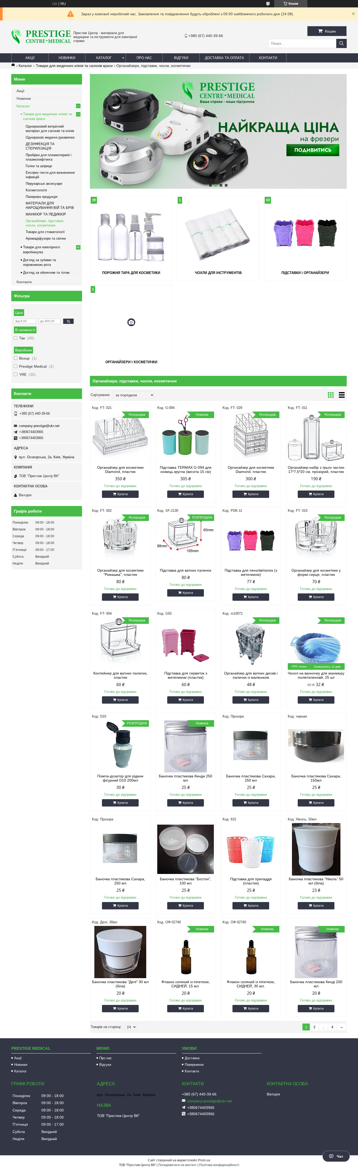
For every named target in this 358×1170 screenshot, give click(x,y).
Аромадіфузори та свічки (46, 238)
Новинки (67, 58)
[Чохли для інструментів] (218, 233)
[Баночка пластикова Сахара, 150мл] (316, 746)
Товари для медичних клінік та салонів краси (74, 66)
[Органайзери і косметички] (131, 322)
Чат (340, 1156)
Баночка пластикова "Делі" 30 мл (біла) (120, 984)
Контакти (268, 58)
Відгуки (181, 58)
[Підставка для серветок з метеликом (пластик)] (185, 643)
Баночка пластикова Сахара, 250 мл (251, 778)
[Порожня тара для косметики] (131, 233)
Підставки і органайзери (305, 273)
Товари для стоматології (45, 232)
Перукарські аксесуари (44, 184)
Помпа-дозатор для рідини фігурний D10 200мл (120, 778)
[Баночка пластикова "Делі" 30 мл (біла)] (120, 952)
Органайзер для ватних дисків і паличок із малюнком (251, 675)
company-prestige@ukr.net (39, 426)
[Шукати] (341, 43)
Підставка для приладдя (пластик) (251, 881)
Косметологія (36, 190)
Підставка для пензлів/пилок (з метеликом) (251, 572)
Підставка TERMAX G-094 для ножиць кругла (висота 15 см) (185, 469)
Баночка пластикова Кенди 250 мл (185, 778)
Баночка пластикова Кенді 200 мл (316, 984)
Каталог (104, 58)
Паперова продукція (41, 197)
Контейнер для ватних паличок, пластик (120, 675)
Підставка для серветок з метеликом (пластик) (185, 675)
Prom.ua (204, 1160)
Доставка (192, 1058)
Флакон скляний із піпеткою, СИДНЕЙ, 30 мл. (251, 984)
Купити (122, 494)
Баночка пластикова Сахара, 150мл (316, 778)
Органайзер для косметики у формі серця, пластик (316, 572)
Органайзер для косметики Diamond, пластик (120, 469)
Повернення (194, 1065)
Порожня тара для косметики (131, 273)
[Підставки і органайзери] (305, 233)
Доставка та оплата (224, 58)
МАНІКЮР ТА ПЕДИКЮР (46, 214)
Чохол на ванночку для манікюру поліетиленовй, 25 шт (316, 675)
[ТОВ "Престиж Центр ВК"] (41, 43)
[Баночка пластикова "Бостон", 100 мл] (185, 849)
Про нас (144, 58)
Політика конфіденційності (219, 1165)
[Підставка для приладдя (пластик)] (251, 849)
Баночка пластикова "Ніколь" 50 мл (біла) (316, 881)
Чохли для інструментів (218, 273)
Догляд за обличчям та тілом (46, 273)
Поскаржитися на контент (177, 1165)
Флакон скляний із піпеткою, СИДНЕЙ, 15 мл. (185, 984)
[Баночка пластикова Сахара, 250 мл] (251, 746)
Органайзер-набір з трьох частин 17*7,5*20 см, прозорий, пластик (316, 469)
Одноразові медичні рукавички (50, 137)
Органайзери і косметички (131, 362)
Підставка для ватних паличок (185, 570)
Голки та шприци (39, 166)
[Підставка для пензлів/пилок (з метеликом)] (251, 540)
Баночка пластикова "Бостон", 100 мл (185, 881)
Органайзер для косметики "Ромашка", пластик (120, 572)
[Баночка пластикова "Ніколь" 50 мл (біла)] (316, 849)
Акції (30, 58)
